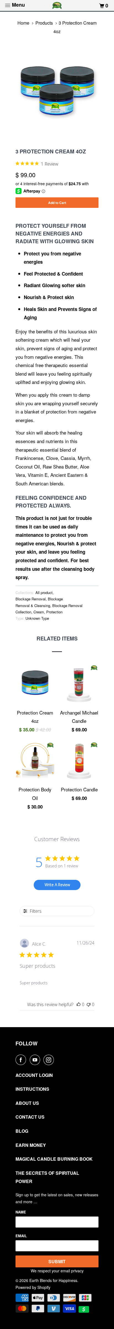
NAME (20, 1212)
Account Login (34, 1075)
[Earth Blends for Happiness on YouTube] (36, 1060)
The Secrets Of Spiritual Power (47, 1177)
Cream (38, 611)
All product (44, 592)
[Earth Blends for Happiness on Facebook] (21, 1060)
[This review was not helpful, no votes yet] (88, 1004)
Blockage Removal (30, 598)
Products (44, 23)
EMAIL (21, 1235)
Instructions (32, 1089)
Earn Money (30, 1145)
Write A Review (57, 884)
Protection (54, 611)
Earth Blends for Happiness (53, 1280)
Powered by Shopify (32, 1287)
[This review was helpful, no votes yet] (79, 1004)
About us (27, 1103)
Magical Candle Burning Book (54, 1159)
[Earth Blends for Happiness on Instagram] (49, 1060)
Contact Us (30, 1117)
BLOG (21, 1131)
